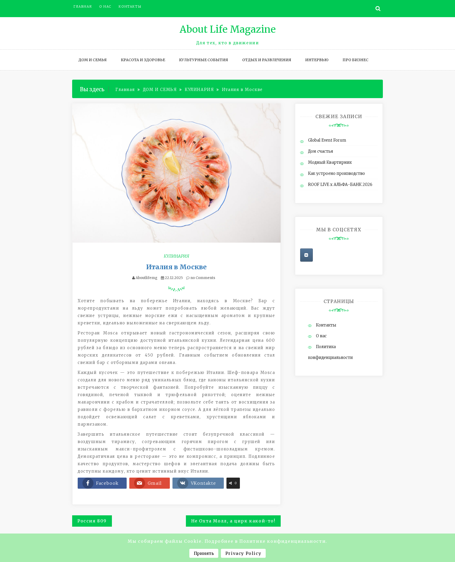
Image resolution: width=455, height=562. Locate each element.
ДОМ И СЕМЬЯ (92, 59)
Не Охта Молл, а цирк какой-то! (233, 520)
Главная (82, 6)
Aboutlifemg (146, 278)
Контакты (129, 6)
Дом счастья (320, 151)
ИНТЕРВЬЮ (316, 59)
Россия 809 (92, 520)
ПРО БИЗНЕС (355, 59)
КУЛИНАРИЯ (176, 256)
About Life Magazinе (228, 29)
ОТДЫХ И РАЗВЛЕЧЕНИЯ (266, 59)
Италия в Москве (176, 267)
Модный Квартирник (330, 162)
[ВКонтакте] (306, 255)
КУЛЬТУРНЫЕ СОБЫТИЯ (203, 59)
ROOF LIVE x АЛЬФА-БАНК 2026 (340, 184)
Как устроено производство (336, 173)
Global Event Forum (327, 140)
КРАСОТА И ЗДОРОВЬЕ (143, 59)
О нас (105, 6)
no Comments (202, 278)
